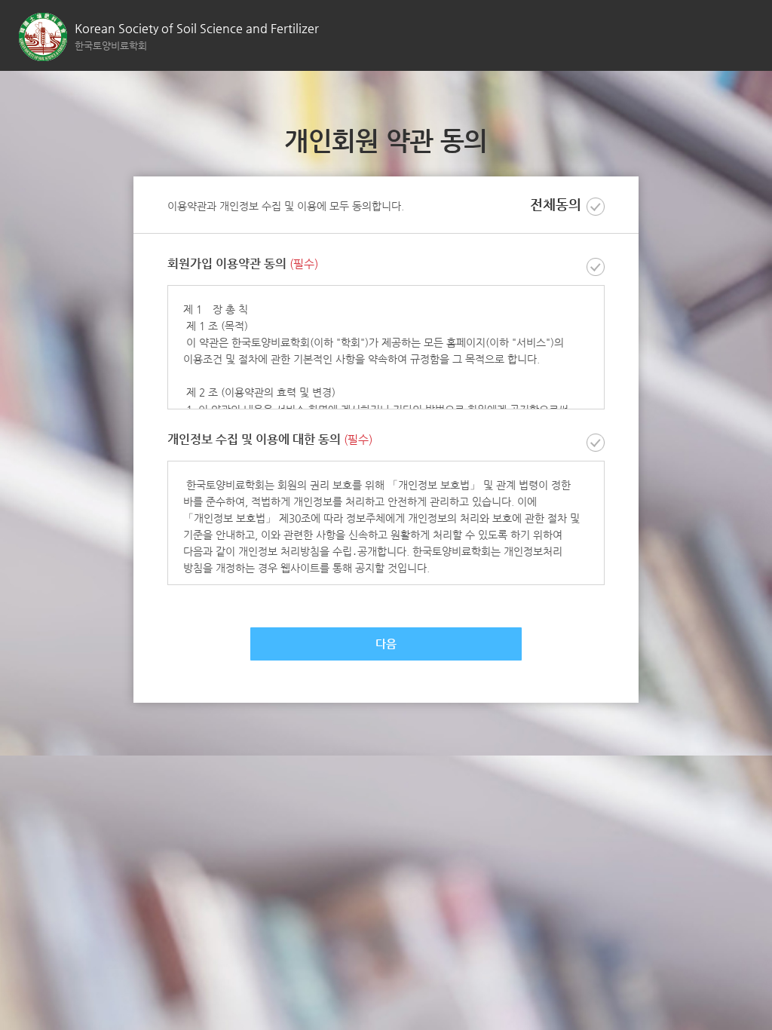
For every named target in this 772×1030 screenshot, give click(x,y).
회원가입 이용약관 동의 (242, 264)
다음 (386, 643)
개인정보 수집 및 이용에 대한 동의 (269, 440)
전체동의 (555, 205)
